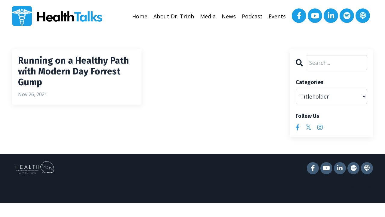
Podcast (252, 16)
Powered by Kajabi (355, 187)
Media (208, 16)
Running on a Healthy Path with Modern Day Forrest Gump (73, 71)
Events (277, 16)
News (229, 16)
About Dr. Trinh (173, 16)
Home (139, 16)
